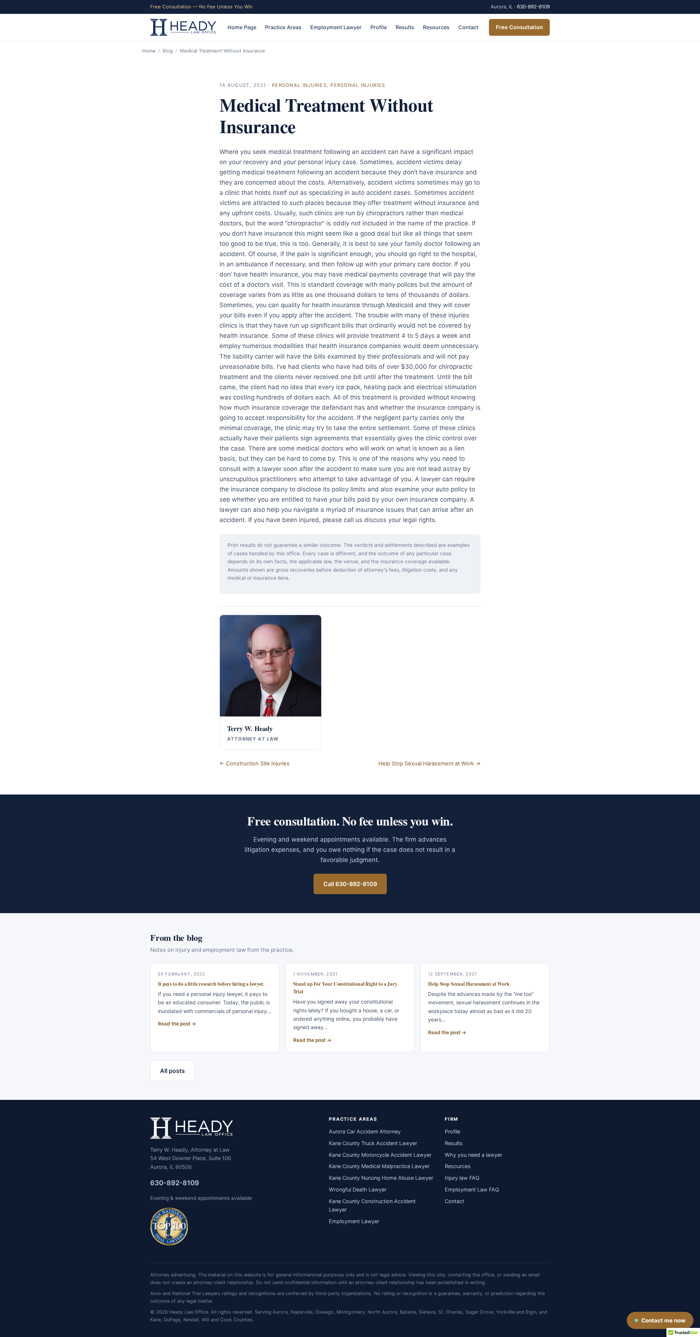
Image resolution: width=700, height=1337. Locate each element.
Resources (436, 27)
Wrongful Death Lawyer (357, 1189)
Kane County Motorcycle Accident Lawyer (380, 1155)
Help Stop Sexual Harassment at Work (468, 984)
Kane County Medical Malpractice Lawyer (379, 1166)
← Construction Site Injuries (254, 763)
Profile (378, 27)
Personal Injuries (357, 85)
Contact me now (663, 1320)
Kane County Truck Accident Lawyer (373, 1143)
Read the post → (177, 1024)
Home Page (242, 27)
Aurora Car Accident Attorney (365, 1131)
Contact (468, 27)
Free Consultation (519, 27)
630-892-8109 (533, 6)
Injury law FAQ (462, 1178)
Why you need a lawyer (473, 1155)
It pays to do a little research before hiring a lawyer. (211, 984)
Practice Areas (283, 27)
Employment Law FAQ (472, 1189)
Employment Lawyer (336, 27)
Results (405, 27)
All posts (172, 1070)
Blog (168, 51)
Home (149, 51)
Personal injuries (299, 85)
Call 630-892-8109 (350, 884)
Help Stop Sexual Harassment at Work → (429, 763)
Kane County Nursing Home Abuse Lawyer (381, 1178)
